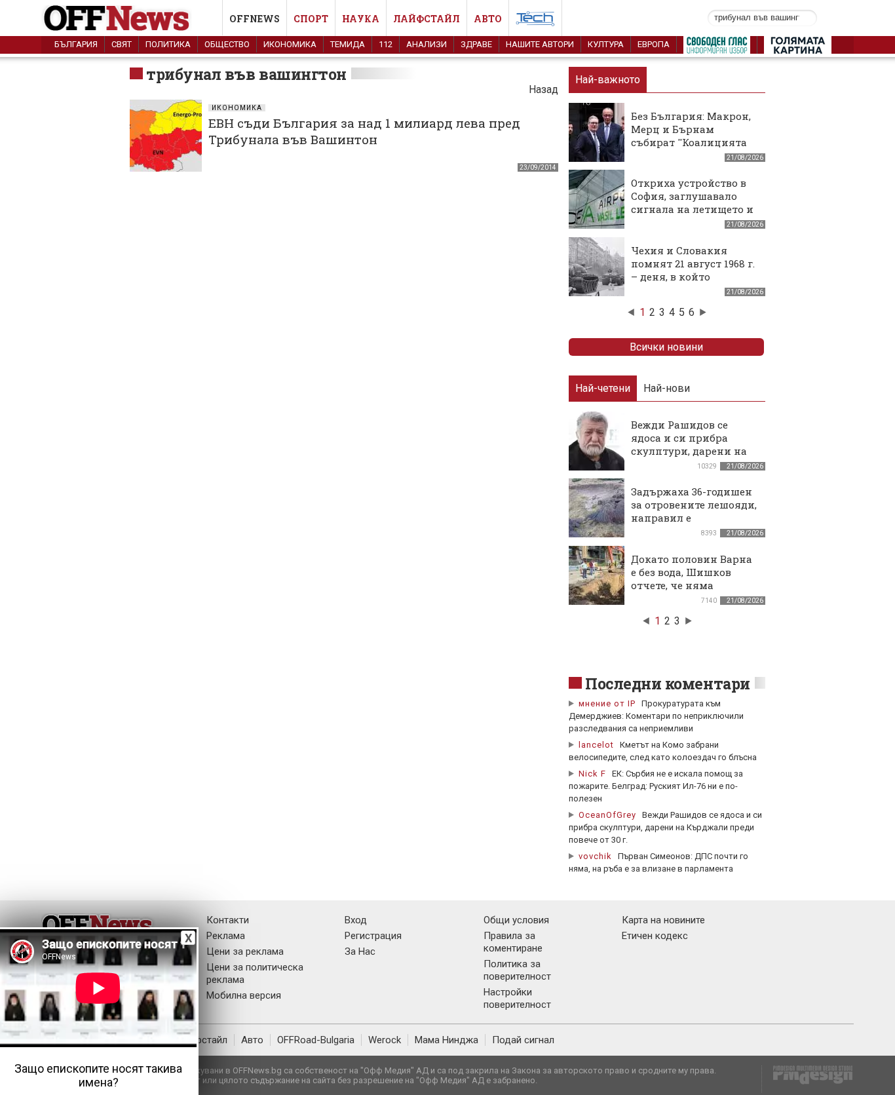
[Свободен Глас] (717, 48)
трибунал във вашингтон (246, 74)
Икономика (289, 44)
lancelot (596, 745)
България (76, 44)
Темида (347, 44)
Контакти (227, 920)
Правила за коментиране (513, 942)
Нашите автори (540, 44)
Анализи (426, 44)
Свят (121, 44)
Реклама (225, 936)
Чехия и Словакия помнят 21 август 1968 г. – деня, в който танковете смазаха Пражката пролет (693, 276)
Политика (168, 44)
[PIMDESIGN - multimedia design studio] (807, 1079)
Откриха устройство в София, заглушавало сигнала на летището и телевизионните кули (692, 202)
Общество (227, 44)
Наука (360, 18)
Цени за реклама (245, 951)
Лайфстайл (426, 18)
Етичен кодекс (655, 936)
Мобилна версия (243, 995)
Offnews (254, 18)
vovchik (595, 856)
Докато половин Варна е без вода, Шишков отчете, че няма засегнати (691, 578)
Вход (356, 920)
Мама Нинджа (446, 1040)
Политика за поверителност (517, 970)
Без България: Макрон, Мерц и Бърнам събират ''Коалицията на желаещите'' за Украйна (691, 142)
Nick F (592, 773)
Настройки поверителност (517, 998)
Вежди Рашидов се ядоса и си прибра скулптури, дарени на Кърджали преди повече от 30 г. (665, 827)
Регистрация (373, 936)
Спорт (311, 18)
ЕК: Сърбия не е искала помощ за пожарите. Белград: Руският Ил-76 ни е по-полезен (656, 786)
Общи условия (516, 920)
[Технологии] (535, 21)
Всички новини (666, 347)
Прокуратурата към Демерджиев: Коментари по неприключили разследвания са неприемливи (656, 716)
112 (385, 44)
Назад (543, 89)
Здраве (476, 44)
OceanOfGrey (607, 815)
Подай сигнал (523, 1040)
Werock (384, 1040)
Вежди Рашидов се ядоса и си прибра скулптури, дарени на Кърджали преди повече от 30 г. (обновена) (689, 457)
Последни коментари (667, 683)
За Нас (360, 951)
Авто (488, 18)
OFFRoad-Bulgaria (315, 1040)
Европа (654, 44)
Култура (606, 44)
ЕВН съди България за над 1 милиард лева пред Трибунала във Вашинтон (364, 131)
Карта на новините (663, 920)
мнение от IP (607, 703)
